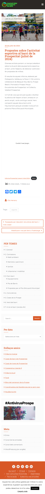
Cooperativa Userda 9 (13, 368)
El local (22, 471)
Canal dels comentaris (13, 445)
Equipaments (13, 279)
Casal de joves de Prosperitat (16, 363)
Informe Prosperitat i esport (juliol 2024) (17, 178)
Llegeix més (22, 491)
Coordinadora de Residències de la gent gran (22, 387)
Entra (7, 435)
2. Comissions (10, 254)
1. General (8, 250)
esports (14, 210)
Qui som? (12, 471)
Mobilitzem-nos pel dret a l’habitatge (25, 231)
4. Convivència (10, 293)
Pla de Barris (12, 283)
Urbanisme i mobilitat (16, 271)
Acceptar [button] (35, 488)
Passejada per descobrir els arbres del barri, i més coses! (21, 223)
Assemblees (35, 474)
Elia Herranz (12, 200)
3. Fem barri (9, 276)
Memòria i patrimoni (16, 262)
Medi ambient (13, 257)
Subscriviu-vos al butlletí (29, 477)
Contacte (31, 471)
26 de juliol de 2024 (12, 46)
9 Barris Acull (10, 373)
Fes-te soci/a (12, 477)
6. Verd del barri (11, 302)
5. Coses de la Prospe (13, 298)
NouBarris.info (10, 392)
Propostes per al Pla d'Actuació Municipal (24, 288)
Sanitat (10, 267)
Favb (7, 378)
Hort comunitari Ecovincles (16, 474)
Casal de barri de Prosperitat (16, 359)
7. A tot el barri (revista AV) (15, 307)
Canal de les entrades (13, 440)
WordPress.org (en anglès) (15, 449)
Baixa (34, 178)
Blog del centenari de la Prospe (17, 382)
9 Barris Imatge (11, 354)
